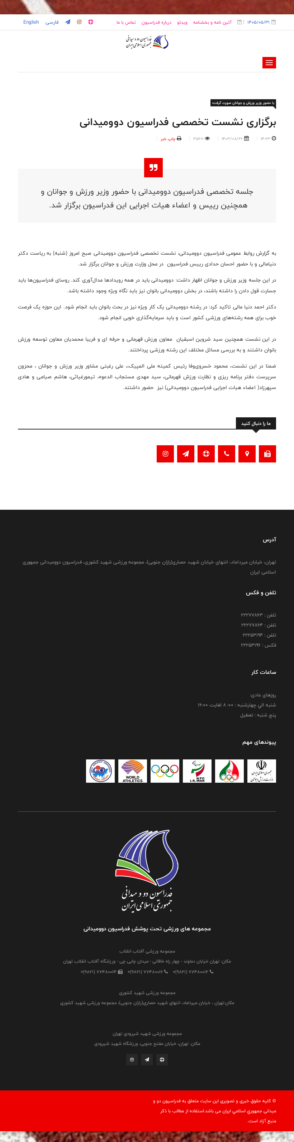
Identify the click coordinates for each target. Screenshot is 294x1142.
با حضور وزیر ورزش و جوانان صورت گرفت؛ (243, 103)
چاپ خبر (168, 138)
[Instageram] (132, 1059)
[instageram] (78, 22)
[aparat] (90, 22)
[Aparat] (162, 1059)
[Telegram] (147, 1059)
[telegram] (67, 22)
